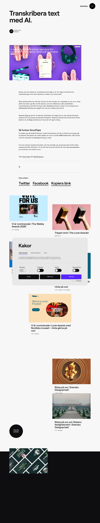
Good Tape (26, 157)
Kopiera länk (61, 184)
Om (45, 253)
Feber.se (27, 115)
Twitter (24, 184)
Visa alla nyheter (16, 431)
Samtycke (23, 253)
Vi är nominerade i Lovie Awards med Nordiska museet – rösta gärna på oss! (51, 328)
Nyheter (16, 32)
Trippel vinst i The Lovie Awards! (72, 233)
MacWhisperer (39, 157)
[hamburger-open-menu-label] (92, 6)
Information (36, 253)
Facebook (40, 184)
